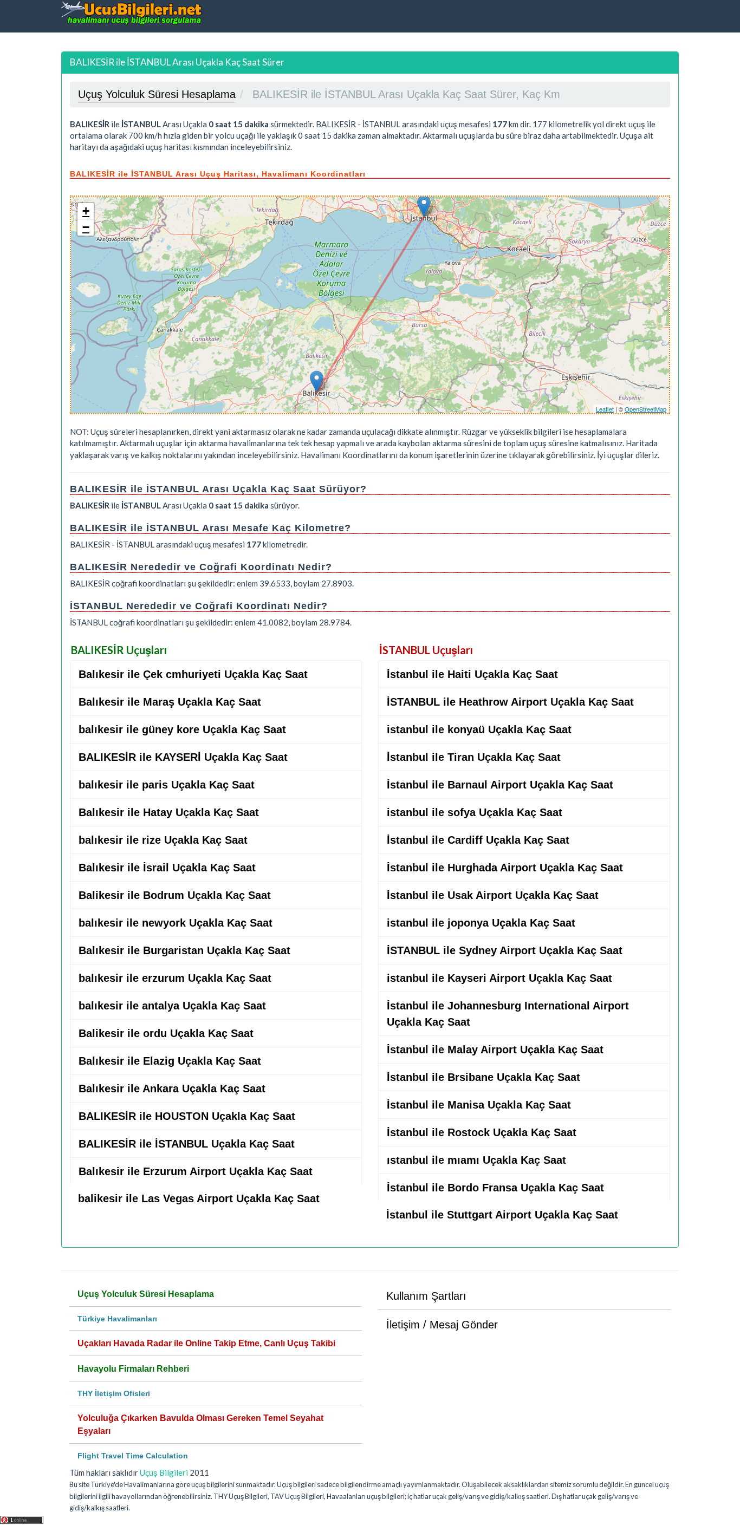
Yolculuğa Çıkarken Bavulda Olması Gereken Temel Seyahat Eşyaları (200, 1424)
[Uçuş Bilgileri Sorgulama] (131, 12)
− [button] (85, 227)
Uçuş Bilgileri (164, 1472)
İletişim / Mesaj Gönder (442, 1325)
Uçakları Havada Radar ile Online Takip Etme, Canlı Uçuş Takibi (206, 1343)
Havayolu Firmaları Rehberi (133, 1368)
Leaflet (605, 409)
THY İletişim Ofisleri (113, 1393)
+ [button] (85, 211)
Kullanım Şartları (426, 1296)
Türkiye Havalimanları (117, 1318)
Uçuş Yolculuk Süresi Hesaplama (145, 1294)
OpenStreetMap (645, 409)
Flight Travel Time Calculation (132, 1455)
